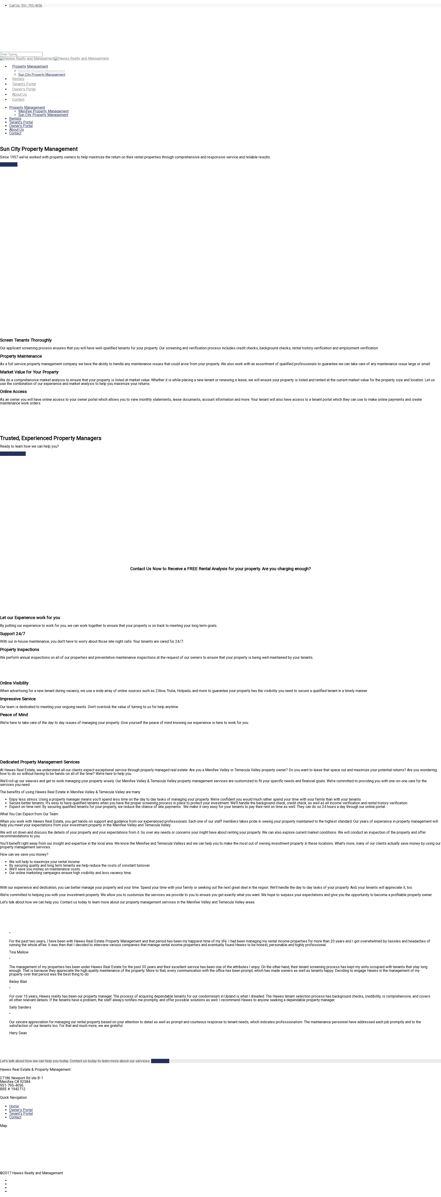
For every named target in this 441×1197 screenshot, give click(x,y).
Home (14, 1106)
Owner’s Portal (21, 126)
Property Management (27, 107)
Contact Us (8, 164)
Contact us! (160, 1061)
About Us (16, 129)
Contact (18, 99)
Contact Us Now (13, 453)
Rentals (15, 118)
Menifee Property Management (41, 71)
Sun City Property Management (41, 75)
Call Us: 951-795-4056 (25, 5)
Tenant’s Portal (21, 122)
